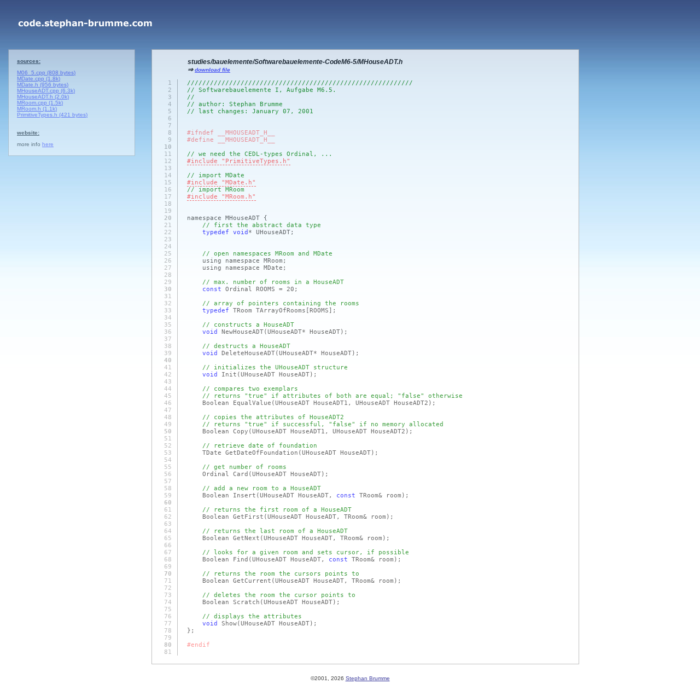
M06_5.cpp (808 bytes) (46, 72)
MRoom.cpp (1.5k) (40, 103)
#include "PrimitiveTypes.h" (238, 161)
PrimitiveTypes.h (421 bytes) (52, 115)
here (48, 144)
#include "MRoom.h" (221, 196)
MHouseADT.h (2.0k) (43, 97)
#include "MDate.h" (221, 182)
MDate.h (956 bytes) (42, 85)
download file (212, 70)
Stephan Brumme (368, 678)
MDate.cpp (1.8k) (38, 79)
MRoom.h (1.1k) (37, 109)
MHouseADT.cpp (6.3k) (46, 91)
